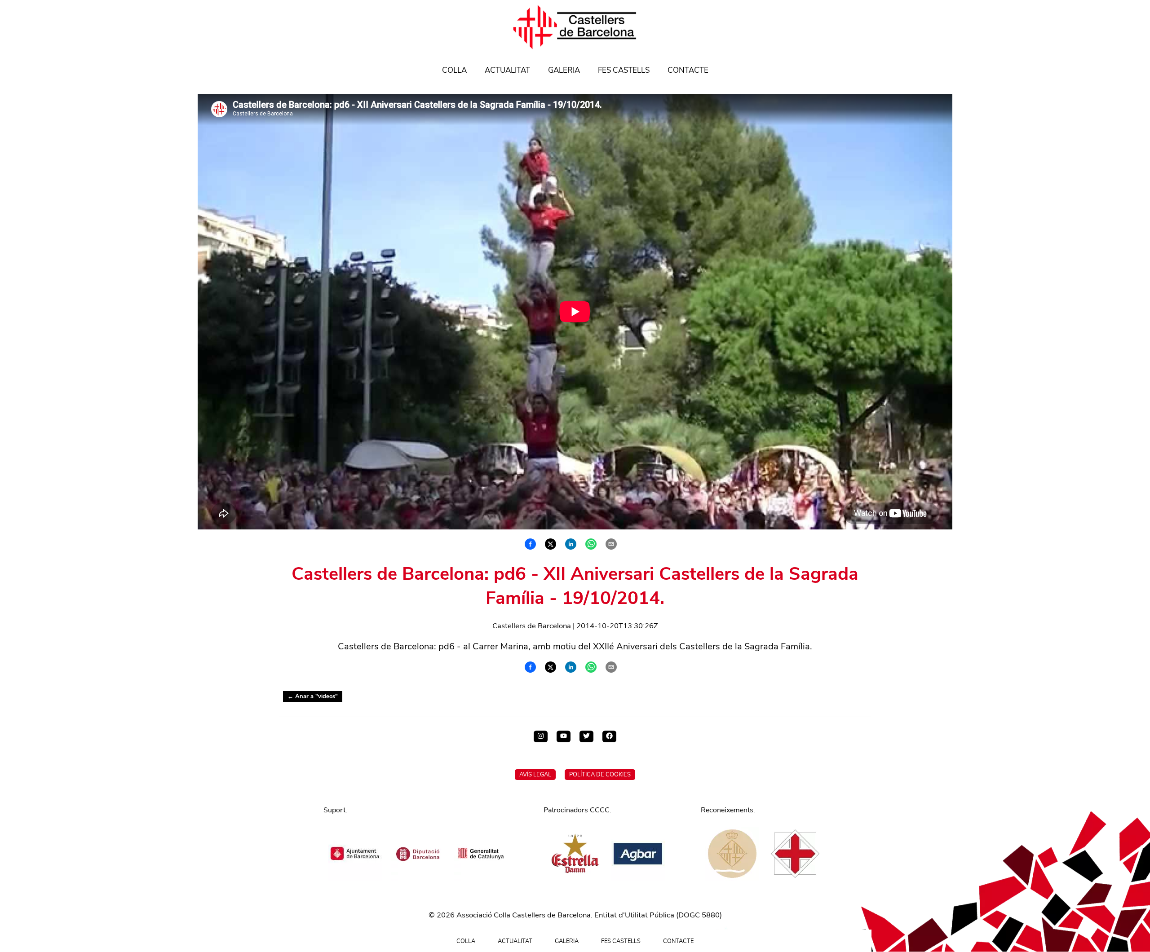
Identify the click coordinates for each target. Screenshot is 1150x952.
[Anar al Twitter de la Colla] (586, 736)
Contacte (688, 70)
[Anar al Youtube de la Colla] (564, 736)
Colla (454, 70)
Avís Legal (535, 775)
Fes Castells (624, 70)
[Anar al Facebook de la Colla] (609, 736)
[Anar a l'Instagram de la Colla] (541, 736)
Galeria (564, 70)
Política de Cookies (600, 775)
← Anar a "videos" (313, 696)
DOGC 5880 (699, 915)
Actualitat (507, 70)
